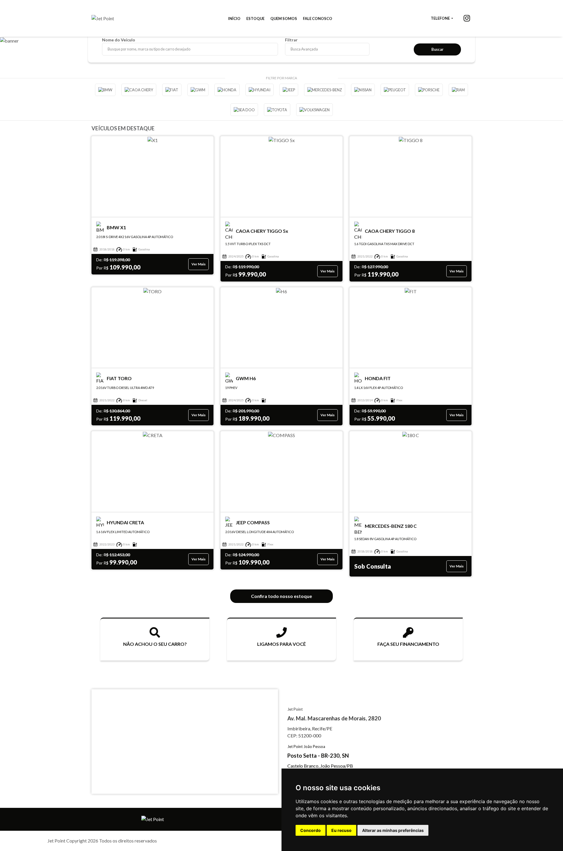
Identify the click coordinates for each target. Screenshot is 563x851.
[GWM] (197, 90)
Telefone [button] (440, 18)
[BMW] (105, 90)
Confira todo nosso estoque (281, 596)
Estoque (255, 18)
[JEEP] (288, 90)
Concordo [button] (310, 830)
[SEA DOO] (244, 109)
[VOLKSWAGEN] (314, 109)
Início (234, 18)
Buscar (437, 49)
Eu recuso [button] (341, 830)
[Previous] (7, 47)
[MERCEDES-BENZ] (324, 90)
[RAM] (458, 90)
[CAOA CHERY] (138, 90)
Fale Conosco (317, 18)
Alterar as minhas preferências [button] (393, 830)
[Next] (555, 47)
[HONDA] (227, 90)
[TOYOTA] (277, 109)
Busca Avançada (304, 49)
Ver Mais (198, 264)
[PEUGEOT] (395, 90)
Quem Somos (283, 18)
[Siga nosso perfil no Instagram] (467, 19)
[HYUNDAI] (259, 90)
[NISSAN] (363, 90)
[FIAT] (172, 90)
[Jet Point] (102, 18)
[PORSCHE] (429, 90)
